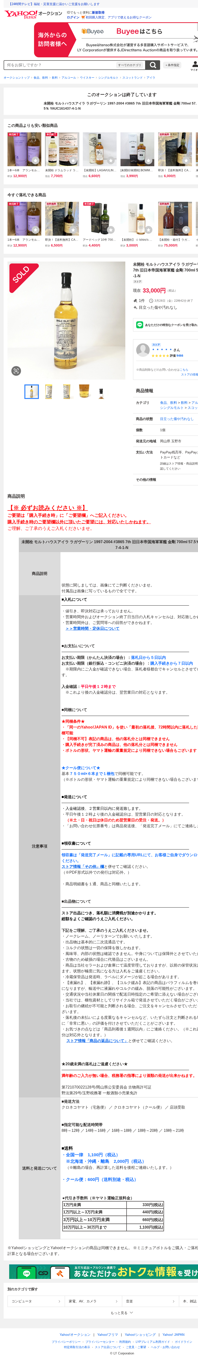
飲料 (55, 77)
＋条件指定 (172, 65)
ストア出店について (108, 1347)
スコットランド (132, 77)
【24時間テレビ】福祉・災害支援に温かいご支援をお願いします (54, 4)
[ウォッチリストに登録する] (35, 160)
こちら (184, 369)
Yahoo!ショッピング (140, 1334)
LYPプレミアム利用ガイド (153, 1342)
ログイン (73, 17)
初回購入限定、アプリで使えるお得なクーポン (119, 17)
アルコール (69, 77)
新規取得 (98, 12)
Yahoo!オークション (75, 1334)
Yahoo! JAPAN (173, 1334)
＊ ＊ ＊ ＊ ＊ (162, 350)
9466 (180, 355)
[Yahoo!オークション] (34, 12)
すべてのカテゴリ (129, 65)
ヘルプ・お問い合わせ (165, 1347)
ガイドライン (183, 1342)
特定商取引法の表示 (77, 1347)
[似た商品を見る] (16, 371)
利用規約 (125, 1342)
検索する (153, 65)
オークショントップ (17, 77)
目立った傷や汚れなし (177, 419)
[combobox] (60, 65)
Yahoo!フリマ (107, 1334)
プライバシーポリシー (66, 1342)
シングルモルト (108, 77)
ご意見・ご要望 (136, 1347)
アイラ (151, 77)
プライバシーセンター (99, 1342)
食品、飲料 (41, 77)
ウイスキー (87, 77)
